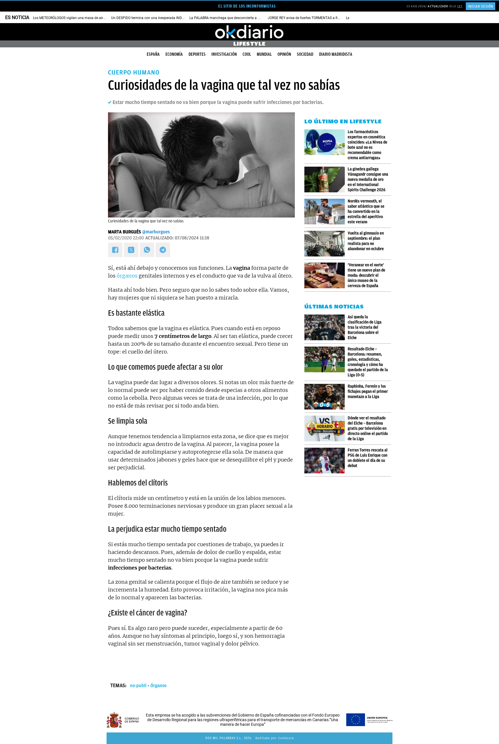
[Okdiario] (249, 32)
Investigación (224, 54)
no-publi (138, 685)
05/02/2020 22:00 (126, 238)
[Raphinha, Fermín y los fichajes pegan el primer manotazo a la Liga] (326, 397)
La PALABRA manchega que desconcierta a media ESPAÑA (235, 18)
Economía (174, 54)
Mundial (264, 54)
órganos (127, 275)
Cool (247, 54)
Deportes (197, 54)
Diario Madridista (335, 54)
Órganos (158, 685)
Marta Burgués (124, 232)
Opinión (284, 54)
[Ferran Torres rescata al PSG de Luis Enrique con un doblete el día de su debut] (326, 460)
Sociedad (305, 54)
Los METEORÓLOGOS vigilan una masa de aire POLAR (74, 18)
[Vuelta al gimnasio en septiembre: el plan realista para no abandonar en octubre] (326, 243)
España (153, 54)
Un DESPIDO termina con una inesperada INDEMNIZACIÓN (157, 18)
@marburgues (156, 232)
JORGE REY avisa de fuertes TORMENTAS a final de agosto (313, 18)
